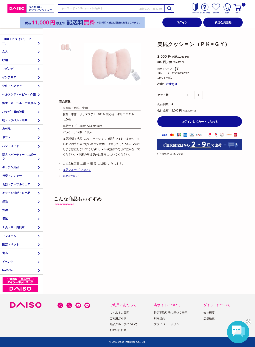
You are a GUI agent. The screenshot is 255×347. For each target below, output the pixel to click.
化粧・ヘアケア (12, 85)
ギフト (6, 137)
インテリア (9, 77)
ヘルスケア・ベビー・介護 (19, 94)
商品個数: (163, 104)
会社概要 (209, 312)
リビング (7, 68)
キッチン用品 (10, 167)
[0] (238, 8)
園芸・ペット (10, 244)
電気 (5, 218)
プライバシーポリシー (168, 324)
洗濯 (5, 210)
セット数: (163, 94)
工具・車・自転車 (13, 227)
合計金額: (163, 110)
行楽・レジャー (12, 175)
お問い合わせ (118, 329)
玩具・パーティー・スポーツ (19, 156)
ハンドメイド (10, 146)
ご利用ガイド (118, 318)
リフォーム (9, 235)
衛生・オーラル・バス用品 (19, 103)
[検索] (169, 8)
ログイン (182, 22)
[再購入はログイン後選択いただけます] (227, 8)
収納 (5, 60)
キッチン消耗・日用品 (16, 192)
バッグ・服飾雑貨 (13, 111)
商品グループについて (77, 169)
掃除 (5, 201)
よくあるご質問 (119, 312)
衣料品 (6, 128)
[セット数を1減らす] (176, 95)
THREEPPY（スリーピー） (16, 40)
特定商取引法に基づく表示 (170, 312)
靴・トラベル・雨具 (14, 120)
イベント (7, 261)
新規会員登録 (223, 22)
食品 (5, 253)
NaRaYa (7, 270)
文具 (5, 51)
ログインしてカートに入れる (199, 121)
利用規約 (159, 318)
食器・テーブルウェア (16, 184)
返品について (71, 175)
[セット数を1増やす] (199, 95)
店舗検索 (209, 318)
